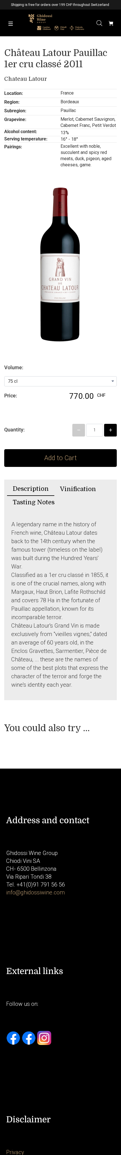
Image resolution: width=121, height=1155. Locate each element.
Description (31, 488)
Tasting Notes (34, 502)
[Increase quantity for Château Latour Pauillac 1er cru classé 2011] (110, 430)
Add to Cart (60, 458)
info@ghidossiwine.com (35, 892)
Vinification (78, 489)
